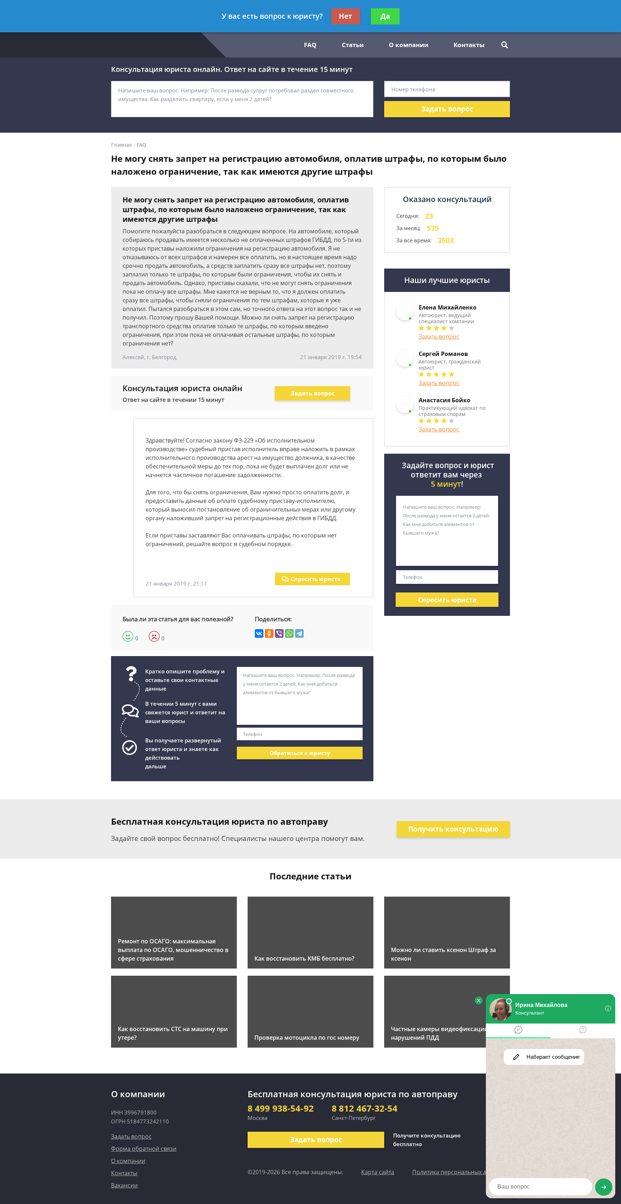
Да (385, 16)
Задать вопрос (447, 109)
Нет (345, 16)
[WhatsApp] (289, 633)
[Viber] (279, 633)
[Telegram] (299, 633)
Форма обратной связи (143, 1149)
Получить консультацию (453, 829)
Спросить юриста (315, 578)
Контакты (469, 45)
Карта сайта (377, 1172)
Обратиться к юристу (300, 752)
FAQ (310, 45)
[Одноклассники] (269, 633)
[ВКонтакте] (259, 633)
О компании (408, 45)
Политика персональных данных (458, 1172)
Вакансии (124, 1185)
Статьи (353, 45)
